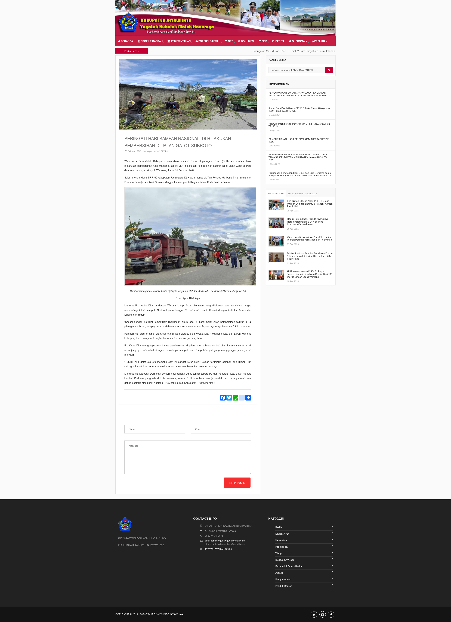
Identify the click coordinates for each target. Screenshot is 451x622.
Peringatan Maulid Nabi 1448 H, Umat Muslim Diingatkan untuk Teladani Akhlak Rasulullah (309, 203)
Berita (279, 41)
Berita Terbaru (276, 193)
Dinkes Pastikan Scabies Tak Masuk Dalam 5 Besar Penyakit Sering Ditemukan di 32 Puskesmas (310, 256)
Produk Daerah (283, 585)
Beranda (126, 41)
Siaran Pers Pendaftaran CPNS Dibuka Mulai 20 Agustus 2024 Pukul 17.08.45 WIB (299, 109)
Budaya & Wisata (284, 559)
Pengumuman (283, 579)
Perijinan (320, 41)
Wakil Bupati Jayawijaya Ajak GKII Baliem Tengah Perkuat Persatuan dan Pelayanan (309, 238)
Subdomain (299, 41)
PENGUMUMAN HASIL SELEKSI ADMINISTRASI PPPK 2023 (298, 140)
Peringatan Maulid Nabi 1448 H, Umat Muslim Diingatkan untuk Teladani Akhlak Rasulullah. (287, 51)
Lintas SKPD (282, 533)
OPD (230, 41)
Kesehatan (281, 540)
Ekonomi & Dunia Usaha (288, 566)
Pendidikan (281, 546)
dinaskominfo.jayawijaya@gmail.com (225, 540)
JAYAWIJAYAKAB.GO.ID (218, 548)
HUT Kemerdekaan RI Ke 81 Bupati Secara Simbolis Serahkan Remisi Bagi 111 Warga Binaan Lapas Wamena (310, 274)
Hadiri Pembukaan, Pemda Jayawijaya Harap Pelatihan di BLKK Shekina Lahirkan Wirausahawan (307, 221)
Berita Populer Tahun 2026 (302, 193)
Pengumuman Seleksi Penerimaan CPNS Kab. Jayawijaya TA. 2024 (299, 125)
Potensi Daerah (209, 41)
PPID (264, 41)
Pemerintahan (180, 41)
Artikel (279, 572)
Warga (278, 553)
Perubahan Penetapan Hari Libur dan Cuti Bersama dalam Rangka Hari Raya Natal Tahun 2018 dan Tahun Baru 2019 (300, 174)
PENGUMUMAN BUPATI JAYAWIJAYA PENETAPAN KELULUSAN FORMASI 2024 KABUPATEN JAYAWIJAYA (299, 94)
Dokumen (247, 41)
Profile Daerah (151, 41)
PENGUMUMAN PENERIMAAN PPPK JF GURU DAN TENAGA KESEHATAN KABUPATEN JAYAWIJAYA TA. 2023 (298, 157)
